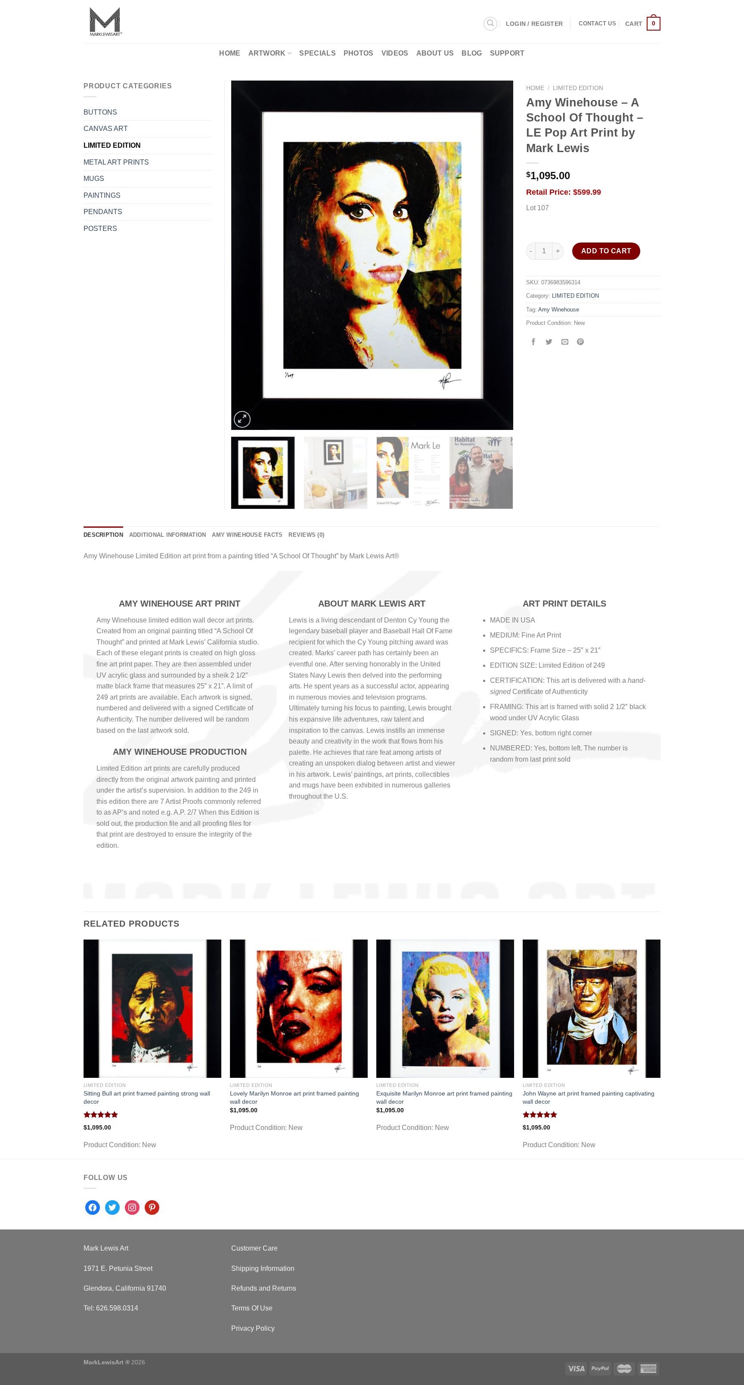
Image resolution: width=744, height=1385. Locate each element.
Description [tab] (103, 535)
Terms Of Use (252, 1308)
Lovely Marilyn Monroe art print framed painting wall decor (294, 1097)
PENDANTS (103, 211)
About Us (435, 53)
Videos (395, 53)
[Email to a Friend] (565, 343)
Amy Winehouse (558, 309)
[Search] (490, 24)
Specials (317, 53)
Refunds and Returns (263, 1288)
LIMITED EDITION (578, 88)
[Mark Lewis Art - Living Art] (144, 22)
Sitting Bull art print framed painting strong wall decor (147, 1097)
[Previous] (247, 255)
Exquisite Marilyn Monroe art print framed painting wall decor (444, 1097)
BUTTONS (100, 112)
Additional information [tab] (167, 535)
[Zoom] (242, 419)
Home (229, 53)
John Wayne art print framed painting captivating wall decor (588, 1097)
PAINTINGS (102, 195)
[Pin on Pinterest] (580, 343)
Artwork (267, 53)
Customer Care (254, 1248)
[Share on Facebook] (534, 343)
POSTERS (100, 228)
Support (507, 53)
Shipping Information (262, 1268)
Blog (472, 53)
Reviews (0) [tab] (306, 535)
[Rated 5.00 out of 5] (101, 1114)
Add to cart (606, 251)
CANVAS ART (106, 128)
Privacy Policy (253, 1328)
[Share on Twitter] (549, 343)
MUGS (94, 178)
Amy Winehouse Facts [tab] (247, 535)
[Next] (496, 255)
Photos (359, 53)
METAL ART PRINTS (116, 162)
